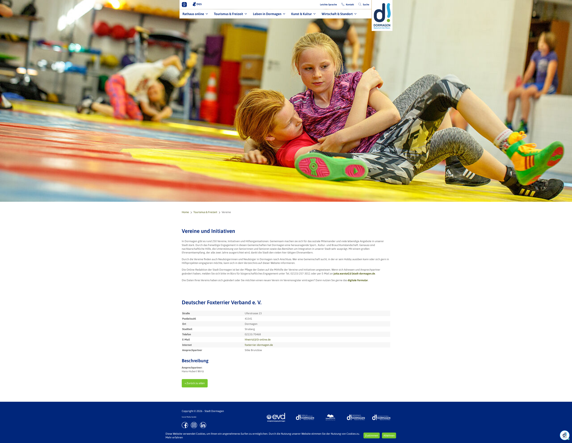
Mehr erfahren (174, 437)
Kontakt (350, 4)
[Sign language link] (197, 4)
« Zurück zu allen (195, 383)
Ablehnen (389, 435)
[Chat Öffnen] (565, 435)
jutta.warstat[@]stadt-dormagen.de (354, 273)
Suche (366, 4)
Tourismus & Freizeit (228, 14)
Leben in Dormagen (267, 14)
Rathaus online (193, 14)
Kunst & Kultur (301, 14)
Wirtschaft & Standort (337, 14)
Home (185, 212)
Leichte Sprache (328, 4)
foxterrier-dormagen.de (259, 344)
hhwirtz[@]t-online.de (258, 339)
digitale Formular (358, 280)
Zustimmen (371, 435)
